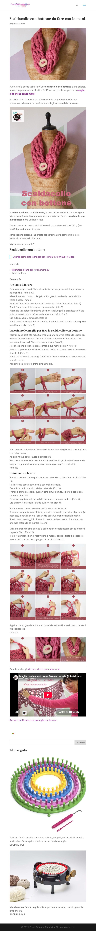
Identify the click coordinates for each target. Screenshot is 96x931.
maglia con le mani (17, 24)
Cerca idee (80, 742)
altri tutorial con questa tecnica (43, 669)
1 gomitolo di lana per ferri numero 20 (30, 270)
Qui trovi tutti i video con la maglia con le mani (33, 720)
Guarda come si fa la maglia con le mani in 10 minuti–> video (43, 257)
